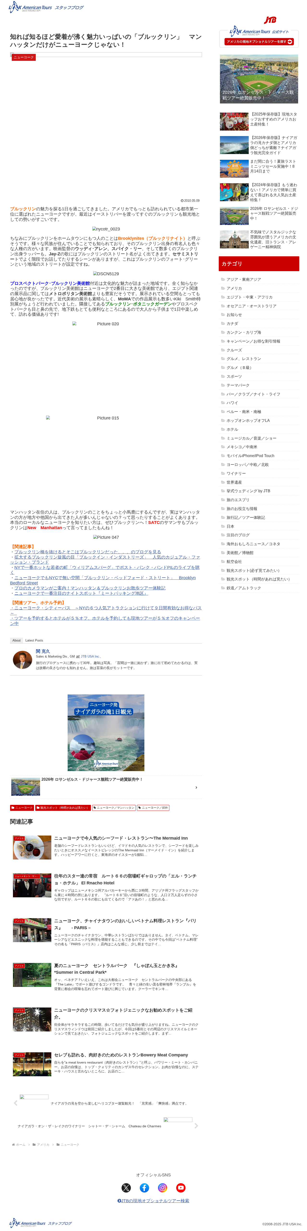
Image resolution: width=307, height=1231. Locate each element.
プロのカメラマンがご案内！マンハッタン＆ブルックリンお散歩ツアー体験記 (89, 588)
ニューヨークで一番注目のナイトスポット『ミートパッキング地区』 (81, 593)
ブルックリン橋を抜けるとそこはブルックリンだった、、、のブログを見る (87, 552)
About (16, 640)
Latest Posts (34, 640)
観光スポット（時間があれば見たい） (65, 807)
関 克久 (43, 651)
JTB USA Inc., (91, 656)
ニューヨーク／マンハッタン (115, 807)
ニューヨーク (24, 807)
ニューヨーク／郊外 (155, 807)
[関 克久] (22, 659)
